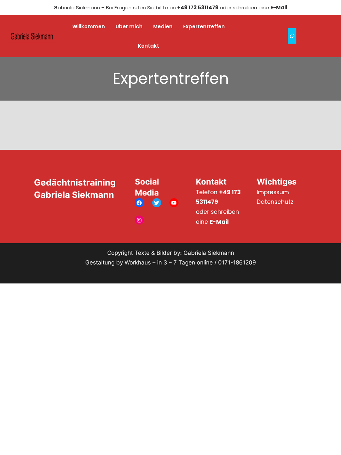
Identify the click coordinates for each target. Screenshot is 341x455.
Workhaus (138, 262)
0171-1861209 (237, 262)
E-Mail (278, 7)
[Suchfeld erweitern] (292, 36)
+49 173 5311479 (197, 7)
